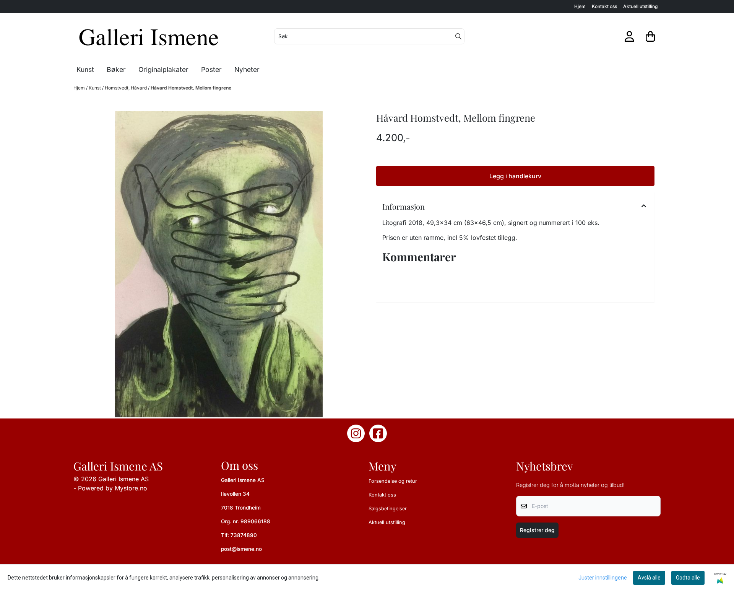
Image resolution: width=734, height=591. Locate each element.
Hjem (580, 6)
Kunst (95, 88)
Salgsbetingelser (388, 508)
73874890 (244, 535)
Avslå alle (649, 578)
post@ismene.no (241, 549)
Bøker (116, 69)
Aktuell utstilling (640, 6)
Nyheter (247, 69)
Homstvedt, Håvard (126, 88)
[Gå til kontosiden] (629, 36)
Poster (211, 69)
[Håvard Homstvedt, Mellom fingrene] (219, 264)
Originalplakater (163, 69)
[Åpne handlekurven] (650, 36)
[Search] (458, 36)
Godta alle (688, 578)
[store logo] (149, 36)
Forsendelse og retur (393, 481)
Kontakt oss (604, 6)
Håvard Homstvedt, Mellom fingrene (191, 88)
